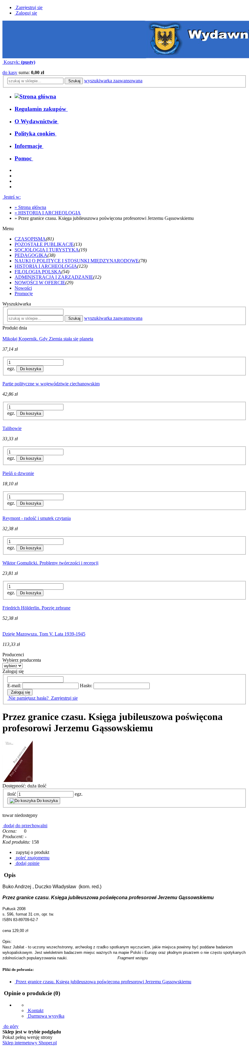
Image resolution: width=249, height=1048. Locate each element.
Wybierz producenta (21, 660)
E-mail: (14, 685)
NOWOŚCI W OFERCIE (40, 282)
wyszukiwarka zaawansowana (113, 80)
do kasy (9, 72)
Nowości (23, 288)
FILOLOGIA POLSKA (38, 271)
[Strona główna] (35, 96)
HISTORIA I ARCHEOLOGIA (46, 266)
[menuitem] (41, 109)
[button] (32, 852)
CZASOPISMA (30, 238)
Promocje (24, 293)
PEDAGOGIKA (31, 255)
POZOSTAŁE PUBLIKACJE (44, 244)
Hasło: (86, 685)
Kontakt (35, 1010)
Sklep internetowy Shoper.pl (29, 1042)
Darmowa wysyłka (45, 1016)
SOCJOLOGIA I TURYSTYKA (47, 249)
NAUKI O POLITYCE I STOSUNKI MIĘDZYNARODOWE (77, 260)
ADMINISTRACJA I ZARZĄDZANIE (54, 277)
